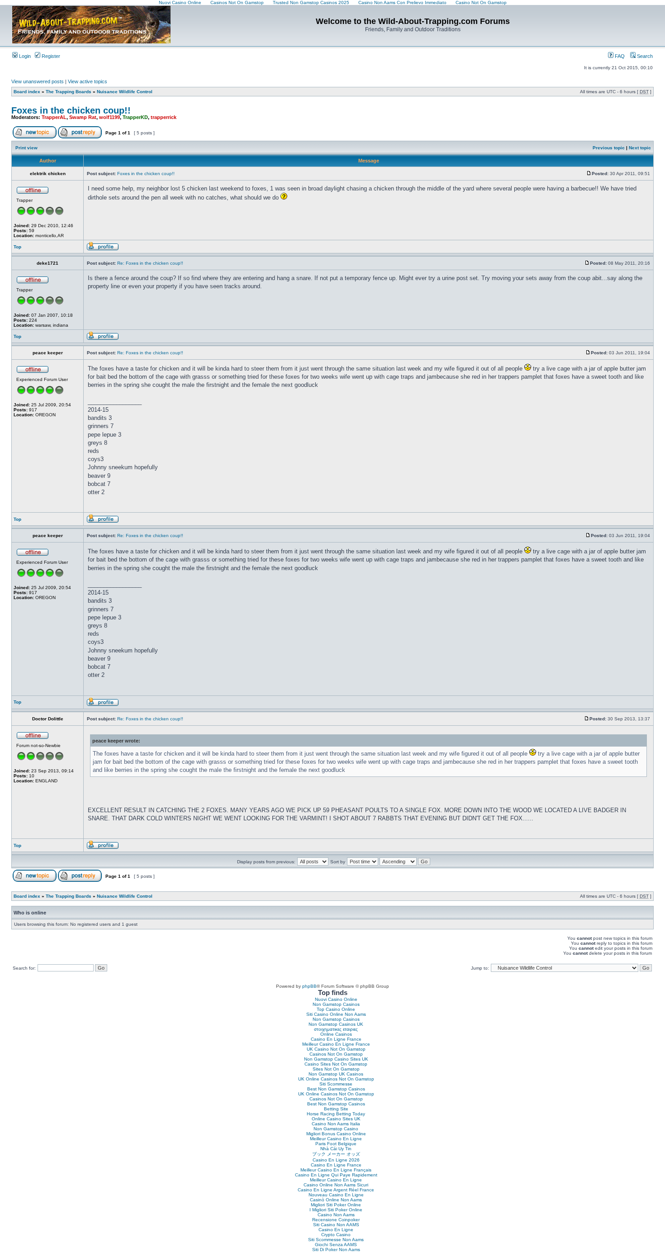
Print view (26, 147)
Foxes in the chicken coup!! (71, 110)
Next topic (640, 147)
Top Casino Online (336, 1009)
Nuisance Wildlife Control (124, 91)
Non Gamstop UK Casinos (336, 1073)
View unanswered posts (37, 81)
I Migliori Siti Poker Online (335, 1209)
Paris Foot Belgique (335, 1143)
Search (644, 56)
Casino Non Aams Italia (336, 1123)
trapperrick (163, 117)
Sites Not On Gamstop (336, 1068)
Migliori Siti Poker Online (336, 1204)
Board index (27, 91)
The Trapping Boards (68, 91)
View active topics (87, 81)
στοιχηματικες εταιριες (336, 1029)
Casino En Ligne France (336, 1039)
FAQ (619, 56)
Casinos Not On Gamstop (336, 1054)
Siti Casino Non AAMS (336, 1224)
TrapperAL (54, 117)
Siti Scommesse (335, 1083)
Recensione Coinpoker (336, 1219)
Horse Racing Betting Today (336, 1113)
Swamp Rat (82, 117)
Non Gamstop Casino (336, 1128)
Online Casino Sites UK (336, 1118)
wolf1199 (109, 117)
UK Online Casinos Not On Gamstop (336, 1078)
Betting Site (336, 1108)
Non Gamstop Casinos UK (336, 1024)
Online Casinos (336, 1034)
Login (24, 56)
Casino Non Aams (336, 1214)
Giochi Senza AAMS (336, 1244)
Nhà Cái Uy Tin (336, 1148)
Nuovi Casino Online (336, 999)
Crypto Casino (336, 1234)
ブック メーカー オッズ (336, 1154)
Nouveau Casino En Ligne (336, 1194)
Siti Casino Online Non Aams (336, 1014)
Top (17, 246)
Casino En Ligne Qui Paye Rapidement (336, 1174)
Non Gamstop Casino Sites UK (336, 1059)
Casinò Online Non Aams (336, 1199)
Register (50, 56)
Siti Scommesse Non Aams (336, 1239)
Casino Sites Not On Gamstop (335, 1064)
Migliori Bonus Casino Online (336, 1133)
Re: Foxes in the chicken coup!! (150, 263)
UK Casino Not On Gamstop (336, 1049)
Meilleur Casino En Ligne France (336, 1044)
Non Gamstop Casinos (336, 1004)
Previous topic (609, 147)
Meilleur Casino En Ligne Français (335, 1169)
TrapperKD (135, 117)
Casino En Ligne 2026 (336, 1159)
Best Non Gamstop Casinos (336, 1088)
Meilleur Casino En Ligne (336, 1138)
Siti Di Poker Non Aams (336, 1249)
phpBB (309, 986)
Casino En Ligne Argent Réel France (336, 1189)
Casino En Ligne (335, 1229)
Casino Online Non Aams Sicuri (336, 1184)
